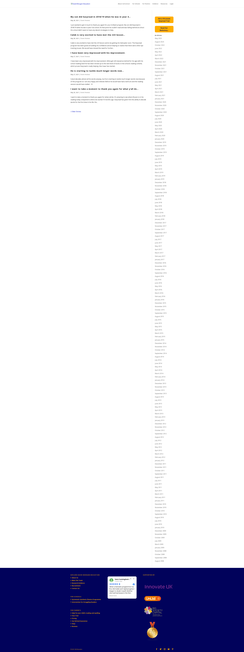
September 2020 (161, 112)
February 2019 (160, 176)
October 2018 (160, 189)
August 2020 (159, 115)
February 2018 (160, 216)
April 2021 (158, 89)
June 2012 (158, 444)
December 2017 (160, 223)
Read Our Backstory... (164, 29)
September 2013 (161, 393)
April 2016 (158, 290)
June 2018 (158, 202)
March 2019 (159, 172)
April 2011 (158, 491)
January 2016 (159, 300)
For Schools (136, 4)
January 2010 (159, 527)
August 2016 (159, 276)
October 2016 (160, 269)
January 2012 (159, 460)
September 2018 (161, 192)
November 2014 (160, 347)
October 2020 (160, 109)
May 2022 (158, 52)
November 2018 (160, 186)
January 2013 (159, 420)
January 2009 (159, 548)
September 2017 (161, 233)
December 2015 (160, 303)
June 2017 (158, 243)
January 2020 (159, 139)
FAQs (73, 624)
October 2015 (160, 310)
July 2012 (158, 440)
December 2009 (160, 531)
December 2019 (160, 142)
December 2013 (160, 383)
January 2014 (159, 380)
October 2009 (160, 538)
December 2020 (160, 102)
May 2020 (158, 125)
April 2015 (158, 330)
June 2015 (158, 323)
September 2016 (161, 273)
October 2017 (160, 229)
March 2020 (159, 132)
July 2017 (158, 239)
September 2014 (161, 353)
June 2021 (158, 82)
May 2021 (158, 85)
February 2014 (160, 377)
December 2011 (160, 464)
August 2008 (159, 561)
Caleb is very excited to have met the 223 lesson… (98, 35)
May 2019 (158, 166)
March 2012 (159, 454)
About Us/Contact (124, 4)
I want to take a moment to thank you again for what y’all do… (105, 89)
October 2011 (160, 471)
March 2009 (159, 544)
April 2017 (158, 249)
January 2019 (159, 179)
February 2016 (160, 296)
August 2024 (159, 42)
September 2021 (161, 72)
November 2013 (160, 387)
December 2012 (160, 424)
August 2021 (159, 75)
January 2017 (159, 259)
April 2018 (158, 209)
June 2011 (158, 484)
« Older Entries (76, 111)
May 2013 (158, 407)
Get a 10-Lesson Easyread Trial (164, 20)
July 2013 (158, 400)
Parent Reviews (85, 20)
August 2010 (159, 517)
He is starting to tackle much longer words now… (97, 71)
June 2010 (158, 524)
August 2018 (159, 196)
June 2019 (158, 162)
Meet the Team (77, 580)
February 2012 (160, 457)
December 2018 (160, 182)
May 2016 (158, 286)
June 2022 (158, 48)
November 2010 (160, 507)
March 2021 (159, 92)
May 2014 (158, 367)
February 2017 (160, 256)
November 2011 (160, 467)
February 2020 (160, 135)
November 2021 (160, 65)
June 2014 (158, 363)
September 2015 (161, 313)
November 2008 (160, 551)
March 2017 (159, 253)
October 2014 (160, 350)
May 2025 (158, 38)
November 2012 (160, 427)
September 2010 (161, 514)
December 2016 (160, 263)
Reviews (74, 626)
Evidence (155, 4)
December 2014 (160, 343)
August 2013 (159, 397)
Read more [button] (113, 596)
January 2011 (159, 501)
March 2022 (159, 58)
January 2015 (159, 340)
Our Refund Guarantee (79, 621)
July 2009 (158, 541)
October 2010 (160, 511)
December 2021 (160, 62)
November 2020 (160, 105)
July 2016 (158, 280)
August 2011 (159, 477)
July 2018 (158, 199)
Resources (164, 4)
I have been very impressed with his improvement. (98, 53)
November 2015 (160, 306)
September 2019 (161, 152)
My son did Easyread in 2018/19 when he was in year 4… (101, 17)
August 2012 (159, 437)
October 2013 (160, 390)
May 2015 (158, 326)
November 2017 (160, 226)
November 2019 (160, 146)
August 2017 (159, 236)
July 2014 (158, 360)
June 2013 (158, 404)
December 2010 (160, 504)
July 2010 (158, 521)
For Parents (146, 4)
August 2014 (159, 357)
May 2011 (158, 487)
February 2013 (160, 417)
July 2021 (158, 79)
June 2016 (158, 283)
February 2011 (160, 497)
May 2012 (158, 447)
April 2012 (158, 450)
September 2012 (161, 434)
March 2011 (159, 494)
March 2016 (159, 293)
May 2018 (158, 206)
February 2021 (160, 95)
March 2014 (159, 373)
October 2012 (160, 430)
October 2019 (160, 149)
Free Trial (75, 616)
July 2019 (158, 159)
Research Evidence (78, 583)
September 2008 (161, 558)
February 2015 (160, 336)
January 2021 (159, 99)
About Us (75, 578)
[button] (133, 578)
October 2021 (160, 68)
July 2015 (158, 320)
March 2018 (159, 213)
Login (171, 4)
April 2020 (158, 129)
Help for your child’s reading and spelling (86, 613)
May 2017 (158, 246)
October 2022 (160, 45)
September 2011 (161, 474)
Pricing (74, 618)
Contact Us (75, 588)
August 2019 (159, 156)
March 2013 (159, 414)
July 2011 (158, 481)
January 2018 (159, 219)
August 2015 (159, 316)
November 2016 (160, 266)
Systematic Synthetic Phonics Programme (86, 599)
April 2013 (158, 410)
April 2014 (158, 370)
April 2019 (158, 169)
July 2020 (158, 119)
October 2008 (160, 554)
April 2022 (158, 55)
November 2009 (160, 534)
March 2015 (159, 333)
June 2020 (158, 122)
